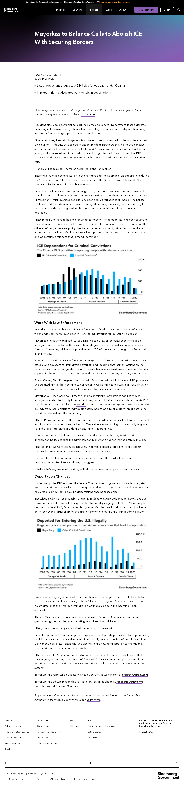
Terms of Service (80, 779)
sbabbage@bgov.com (129, 681)
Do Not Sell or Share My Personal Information (52, 779)
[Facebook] (7, 763)
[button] (44, 2)
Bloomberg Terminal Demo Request (79, 2)
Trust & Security (11, 779)
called (91, 334)
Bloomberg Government (11, 9)
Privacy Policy (25, 779)
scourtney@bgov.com (135, 674)
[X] (177, 763)
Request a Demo (147, 732)
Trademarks (95, 779)
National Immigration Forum (124, 349)
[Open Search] (179, 10)
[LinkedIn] (92, 763)
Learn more (88, 114)
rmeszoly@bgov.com (68, 686)
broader (81, 404)
